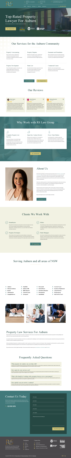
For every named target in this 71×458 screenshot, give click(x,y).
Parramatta (39, 175)
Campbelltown (38, 347)
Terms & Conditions (25, 455)
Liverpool (61, 173)
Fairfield (58, 173)
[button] (65, 105)
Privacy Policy (17, 455)
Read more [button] (8, 110)
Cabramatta (43, 347)
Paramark (34, 455)
